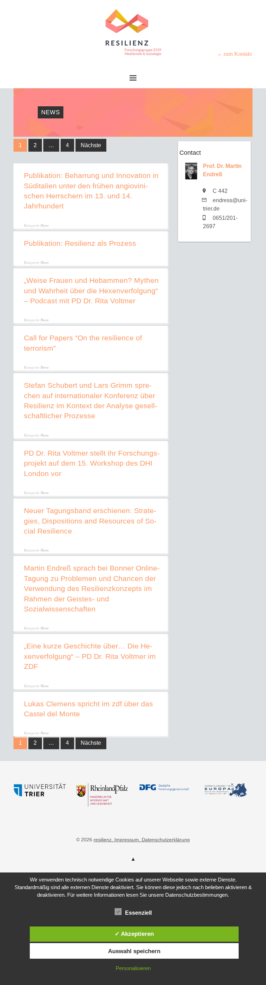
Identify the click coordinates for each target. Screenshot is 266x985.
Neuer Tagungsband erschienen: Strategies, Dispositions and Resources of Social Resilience (90, 521)
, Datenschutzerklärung (164, 839)
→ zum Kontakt (234, 54)
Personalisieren (133, 968)
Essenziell (138, 913)
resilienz (103, 839)
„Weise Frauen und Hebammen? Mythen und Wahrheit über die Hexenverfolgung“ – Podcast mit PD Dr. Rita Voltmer (91, 290)
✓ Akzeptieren (134, 934)
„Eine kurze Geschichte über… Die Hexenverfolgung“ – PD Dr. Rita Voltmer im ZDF (90, 656)
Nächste (91, 145)
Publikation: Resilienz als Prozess (80, 243)
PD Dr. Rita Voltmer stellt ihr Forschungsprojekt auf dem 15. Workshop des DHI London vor (92, 463)
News (44, 225)
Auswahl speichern (134, 951)
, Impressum (125, 839)
